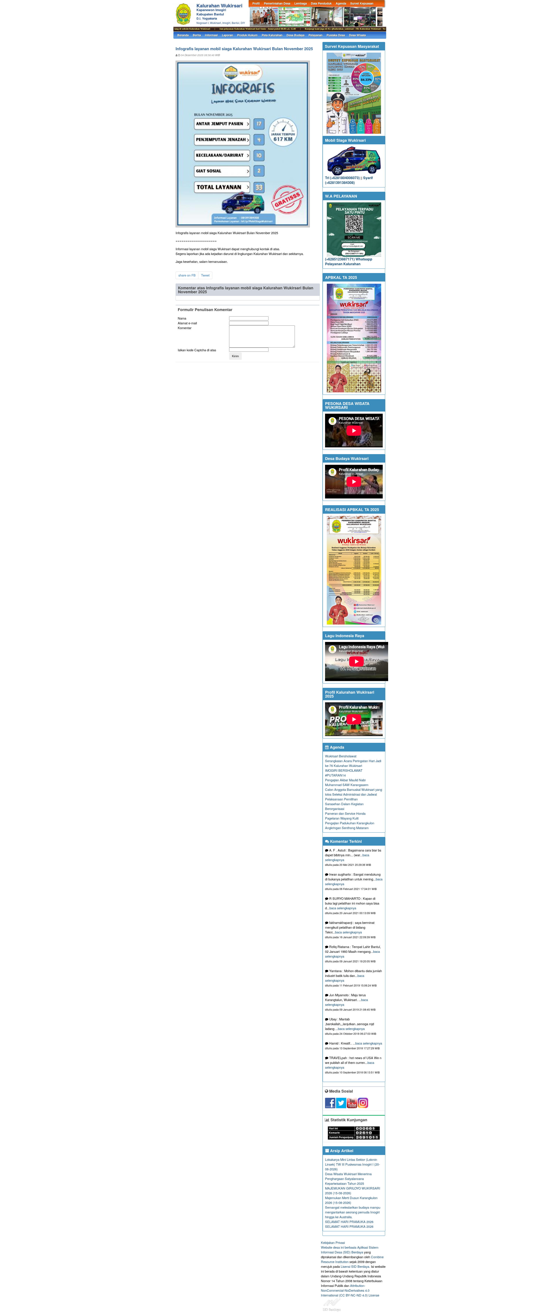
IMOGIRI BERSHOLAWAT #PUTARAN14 (343, 772)
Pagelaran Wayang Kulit (342, 818)
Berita (197, 35)
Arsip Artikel (341, 1150)
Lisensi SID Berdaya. (355, 1266)
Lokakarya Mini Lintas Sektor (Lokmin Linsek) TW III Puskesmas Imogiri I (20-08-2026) (352, 1164)
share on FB (187, 275)
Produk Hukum (247, 35)
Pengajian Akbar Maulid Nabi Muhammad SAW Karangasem (346, 782)
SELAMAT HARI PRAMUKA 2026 (349, 1221)
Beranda (183, 35)
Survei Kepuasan (361, 3)
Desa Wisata (357, 35)
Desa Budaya (295, 35)
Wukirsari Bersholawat (340, 756)
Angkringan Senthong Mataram (347, 827)
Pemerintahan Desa (277, 3)
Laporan (227, 35)
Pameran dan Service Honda (345, 813)
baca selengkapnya (342, 908)
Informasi (211, 35)
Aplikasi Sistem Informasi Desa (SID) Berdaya (349, 1249)
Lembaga (300, 3)
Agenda (341, 3)
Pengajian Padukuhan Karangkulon (349, 823)
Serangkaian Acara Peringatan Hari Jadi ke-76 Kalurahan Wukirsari (353, 763)
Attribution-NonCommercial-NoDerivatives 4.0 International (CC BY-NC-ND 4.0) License (350, 1290)
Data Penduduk (321, 3)
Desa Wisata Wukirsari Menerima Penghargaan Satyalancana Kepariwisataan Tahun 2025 (348, 1178)
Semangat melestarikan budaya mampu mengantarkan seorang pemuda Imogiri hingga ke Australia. (352, 1212)
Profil (256, 3)
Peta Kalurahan (272, 35)
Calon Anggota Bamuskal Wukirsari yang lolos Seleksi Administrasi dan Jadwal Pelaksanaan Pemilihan (353, 794)
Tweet (205, 275)
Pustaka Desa (336, 35)
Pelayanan (315, 35)
